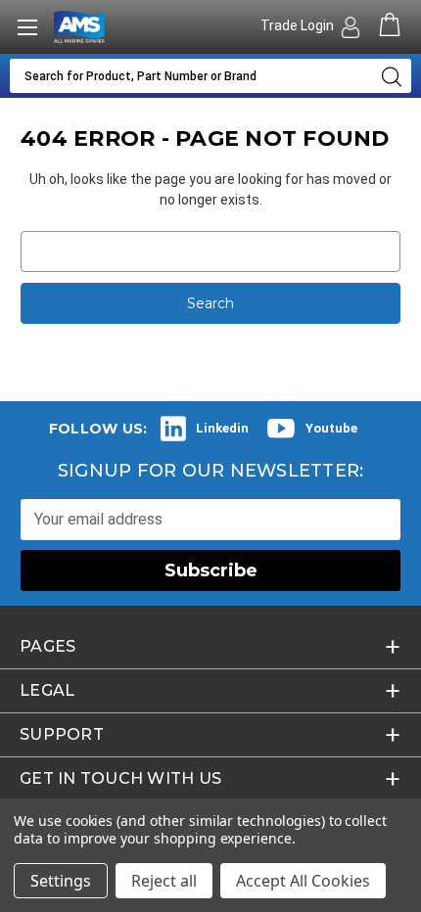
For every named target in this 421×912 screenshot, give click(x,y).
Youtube (331, 428)
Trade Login (298, 25)
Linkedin (222, 428)
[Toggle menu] (27, 27)
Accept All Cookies (303, 880)
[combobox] (190, 76)
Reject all (164, 880)
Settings (60, 880)
